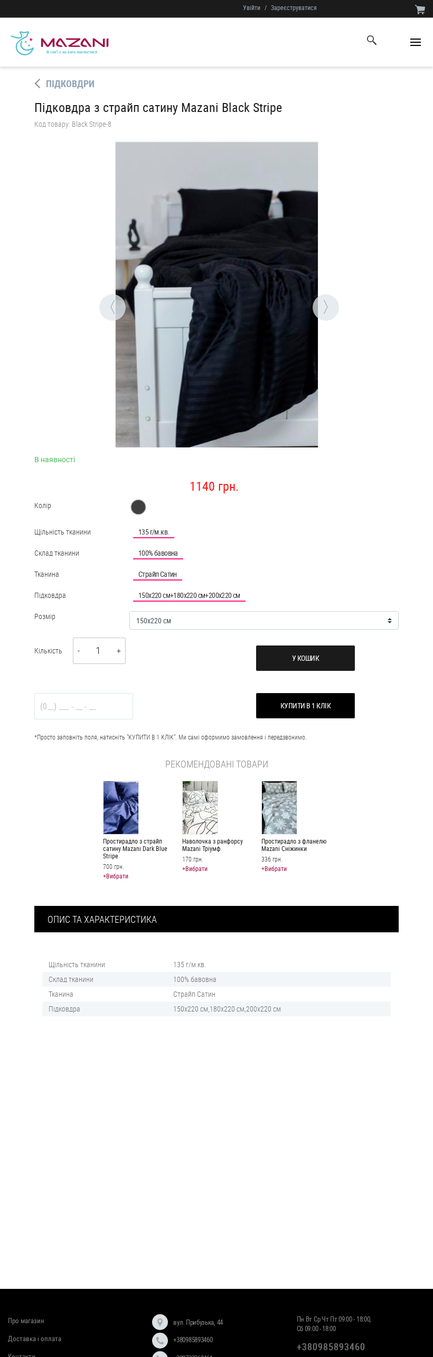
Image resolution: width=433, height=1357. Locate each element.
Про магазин (26, 1320)
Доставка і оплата (34, 1338)
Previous (99, 294)
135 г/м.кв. (153, 532)
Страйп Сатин (157, 574)
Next (312, 294)
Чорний (138, 507)
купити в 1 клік (305, 705)
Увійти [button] (251, 7)
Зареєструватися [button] (294, 7)
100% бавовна (158, 553)
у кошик (305, 658)
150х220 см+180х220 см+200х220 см (189, 595)
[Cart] (420, 9)
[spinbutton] (98, 651)
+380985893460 (192, 1339)
